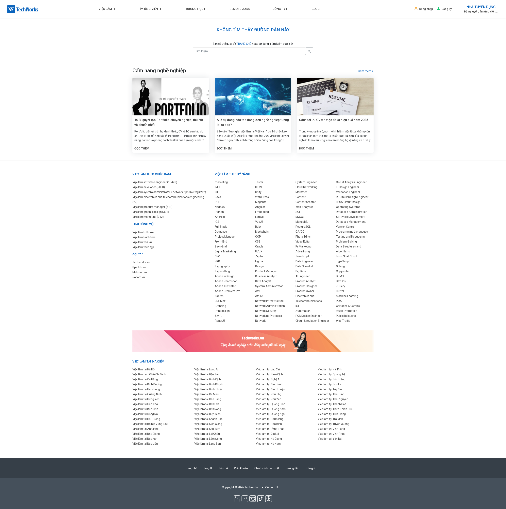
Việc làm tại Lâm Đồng (208, 438)
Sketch (219, 296)
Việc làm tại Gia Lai (267, 433)
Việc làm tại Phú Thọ (268, 394)
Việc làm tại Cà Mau (206, 394)
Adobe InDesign (224, 276)
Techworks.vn (141, 262)
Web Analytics (304, 206)
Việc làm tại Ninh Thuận (270, 389)
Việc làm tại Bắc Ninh (145, 409)
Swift (218, 315)
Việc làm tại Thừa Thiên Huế (335, 409)
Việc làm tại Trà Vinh (330, 419)
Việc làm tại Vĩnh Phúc (331, 433)
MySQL (299, 216)
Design (259, 266)
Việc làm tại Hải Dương (146, 419)
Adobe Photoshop (226, 281)
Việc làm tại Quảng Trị (331, 374)
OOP (258, 236)
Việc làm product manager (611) (152, 206)
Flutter (340, 291)
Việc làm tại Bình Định (207, 379)
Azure (259, 296)
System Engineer (306, 182)
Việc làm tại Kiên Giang (208, 423)
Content (300, 197)
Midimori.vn (139, 272)
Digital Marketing (225, 251)
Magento (260, 202)
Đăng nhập (426, 8)
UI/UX (258, 251)
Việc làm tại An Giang (145, 428)
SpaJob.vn (139, 267)
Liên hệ (223, 468)
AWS (258, 291)
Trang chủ (191, 468)
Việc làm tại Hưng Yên (146, 399)
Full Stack (221, 226)
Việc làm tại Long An (206, 369)
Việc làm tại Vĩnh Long (331, 428)
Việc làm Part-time (144, 237)
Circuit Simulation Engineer (312, 320)
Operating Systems (348, 206)
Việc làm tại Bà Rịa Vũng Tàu (150, 423)
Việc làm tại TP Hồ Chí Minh (149, 374)
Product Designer (306, 286)
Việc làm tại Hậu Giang (269, 419)
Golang (340, 266)
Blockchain (262, 231)
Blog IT (317, 9)
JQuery (340, 286)
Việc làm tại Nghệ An (268, 379)
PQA (339, 301)
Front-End (221, 241)
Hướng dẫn (292, 468)
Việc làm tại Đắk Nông (207, 409)
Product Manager (266, 271)
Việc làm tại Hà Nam (268, 443)
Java (218, 197)
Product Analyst (305, 281)
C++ (217, 192)
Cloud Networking (306, 187)
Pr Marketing (303, 246)
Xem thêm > (366, 71)
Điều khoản (241, 468)
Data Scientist (304, 266)
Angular (260, 206)
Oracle (259, 246)
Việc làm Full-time (143, 232)
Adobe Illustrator (225, 286)
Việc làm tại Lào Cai (268, 369)
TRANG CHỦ (243, 43)
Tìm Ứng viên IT (149, 9)
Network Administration (270, 305)
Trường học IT (195, 9)
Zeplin (259, 256)
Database (221, 231)
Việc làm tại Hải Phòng (146, 389)
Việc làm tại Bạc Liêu (145, 443)
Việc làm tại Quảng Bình (270, 404)
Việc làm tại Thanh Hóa (332, 404)
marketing (221, 182)
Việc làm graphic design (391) (150, 211)
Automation (303, 310)
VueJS (259, 221)
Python (219, 211)
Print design (222, 310)
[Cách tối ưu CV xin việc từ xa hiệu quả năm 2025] (335, 103)
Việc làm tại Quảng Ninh (147, 394)
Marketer (301, 192)
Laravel (259, 216)
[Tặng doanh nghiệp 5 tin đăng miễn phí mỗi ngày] (253, 341)
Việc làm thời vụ (142, 242)
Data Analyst (263, 281)
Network (260, 320)
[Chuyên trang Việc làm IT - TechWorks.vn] (22, 9)
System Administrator (269, 286)
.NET (218, 187)
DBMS (340, 276)
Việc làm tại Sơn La (329, 384)
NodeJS (220, 206)
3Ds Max (220, 301)
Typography (222, 266)
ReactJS (220, 320)
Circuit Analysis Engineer (351, 182)
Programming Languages (352, 231)
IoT (297, 305)
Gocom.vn (138, 277)
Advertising (302, 251)
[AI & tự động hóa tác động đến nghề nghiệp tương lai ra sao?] (253, 103)
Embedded (262, 211)
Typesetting (222, 271)
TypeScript (343, 261)
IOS (217, 221)
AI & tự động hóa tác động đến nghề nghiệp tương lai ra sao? (253, 122)
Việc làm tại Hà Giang (269, 438)
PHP (217, 202)
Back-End (221, 246)
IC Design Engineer (347, 187)
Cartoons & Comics (348, 305)
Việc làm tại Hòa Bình (269, 423)
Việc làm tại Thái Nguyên (333, 399)
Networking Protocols (268, 315)
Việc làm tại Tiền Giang (332, 414)
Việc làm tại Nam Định (269, 374)
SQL (298, 211)
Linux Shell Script (346, 256)
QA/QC (299, 231)
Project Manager (225, 236)
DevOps (341, 281)
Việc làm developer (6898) (148, 187)
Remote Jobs (239, 9)
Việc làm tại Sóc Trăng (331, 379)
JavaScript (302, 256)
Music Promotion (346, 310)
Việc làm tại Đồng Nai (145, 414)
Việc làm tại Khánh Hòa (208, 419)
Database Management (351, 221)
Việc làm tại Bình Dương (147, 384)
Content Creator (305, 202)
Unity (258, 192)
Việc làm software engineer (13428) (154, 182)
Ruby (258, 226)
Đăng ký (447, 8)
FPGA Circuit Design (348, 202)
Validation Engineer (348, 192)
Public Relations (346, 315)
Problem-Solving (346, 241)
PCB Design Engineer (308, 315)
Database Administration (351, 211)
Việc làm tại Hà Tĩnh (330, 369)
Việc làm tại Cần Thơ (145, 404)
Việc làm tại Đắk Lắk (206, 404)
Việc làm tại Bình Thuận (208, 389)
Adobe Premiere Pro (227, 291)
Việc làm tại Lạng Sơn (207, 443)
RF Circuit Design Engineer (352, 197)
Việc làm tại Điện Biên (207, 414)
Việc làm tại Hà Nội (143, 369)
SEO (217, 256)
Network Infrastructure (269, 301)
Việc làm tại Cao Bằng (207, 399)
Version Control (345, 226)
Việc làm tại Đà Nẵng (145, 379)
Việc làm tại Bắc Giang (146, 433)
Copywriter (343, 271)
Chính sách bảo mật (266, 468)
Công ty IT (281, 9)
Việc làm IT (107, 9)
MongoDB (301, 221)
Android (220, 216)
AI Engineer (302, 276)
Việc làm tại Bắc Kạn (144, 438)
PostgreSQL (303, 226)
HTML (258, 187)
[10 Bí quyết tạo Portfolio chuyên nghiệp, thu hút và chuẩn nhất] (170, 103)
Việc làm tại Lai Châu (207, 433)
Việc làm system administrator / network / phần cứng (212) (169, 192)
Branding (220, 305)
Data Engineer (304, 261)
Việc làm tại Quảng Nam (271, 409)
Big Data (300, 271)
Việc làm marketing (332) (148, 216)
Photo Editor (303, 236)
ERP (217, 261)
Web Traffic (343, 320)
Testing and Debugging (350, 236)
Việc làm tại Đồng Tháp (270, 428)
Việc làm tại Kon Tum (207, 428)
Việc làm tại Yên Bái (330, 438)
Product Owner (304, 291)
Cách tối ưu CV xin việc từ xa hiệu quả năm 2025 (333, 120)
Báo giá (310, 468)
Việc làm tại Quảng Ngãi (270, 414)
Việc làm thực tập (143, 247)
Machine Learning (347, 296)
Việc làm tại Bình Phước (208, 384)
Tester (259, 182)
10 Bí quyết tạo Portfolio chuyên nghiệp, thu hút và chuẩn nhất (168, 122)
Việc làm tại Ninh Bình (269, 384)
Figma (259, 261)
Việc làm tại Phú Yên (268, 399)
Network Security (266, 310)
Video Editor (303, 241)
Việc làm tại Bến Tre (206, 374)
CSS (258, 241)
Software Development (350, 216)
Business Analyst (266, 276)
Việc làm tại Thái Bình (331, 394)
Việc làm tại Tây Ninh (330, 389)
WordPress (262, 197)
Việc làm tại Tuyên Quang (333, 423)
